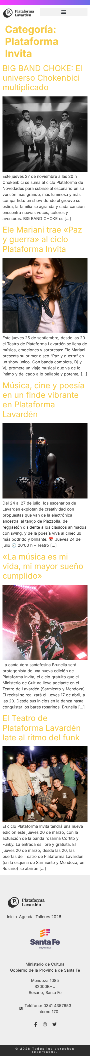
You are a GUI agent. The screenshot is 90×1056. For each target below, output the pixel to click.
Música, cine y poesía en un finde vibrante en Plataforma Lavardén (43, 399)
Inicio (12, 916)
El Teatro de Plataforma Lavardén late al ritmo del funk (41, 727)
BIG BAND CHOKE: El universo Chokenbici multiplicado (42, 77)
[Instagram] (45, 1024)
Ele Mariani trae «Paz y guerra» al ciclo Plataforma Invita (42, 239)
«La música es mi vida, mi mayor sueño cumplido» (42, 566)
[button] (64, 12)
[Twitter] (54, 1024)
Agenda (26, 916)
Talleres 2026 (48, 916)
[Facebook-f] (35, 1024)
